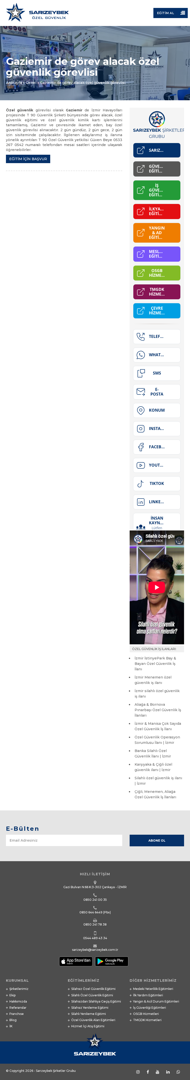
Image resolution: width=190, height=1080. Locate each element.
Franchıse (16, 1014)
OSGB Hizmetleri (146, 1014)
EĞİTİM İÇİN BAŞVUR (28, 159)
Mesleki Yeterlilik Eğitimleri (153, 989)
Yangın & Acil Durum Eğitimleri (156, 1001)
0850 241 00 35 (95, 900)
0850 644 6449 (90, 912)
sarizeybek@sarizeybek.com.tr (95, 950)
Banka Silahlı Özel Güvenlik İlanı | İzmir (153, 753)
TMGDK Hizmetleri (147, 1020)
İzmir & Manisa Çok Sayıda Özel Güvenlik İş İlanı (158, 726)
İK (10, 1026)
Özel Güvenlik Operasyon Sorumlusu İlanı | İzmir (157, 740)
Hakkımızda (18, 1001)
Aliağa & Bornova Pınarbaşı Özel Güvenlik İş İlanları (158, 710)
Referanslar (17, 1007)
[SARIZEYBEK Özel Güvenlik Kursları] (95, 14)
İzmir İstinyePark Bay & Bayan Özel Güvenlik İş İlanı (155, 663)
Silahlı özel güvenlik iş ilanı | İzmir (158, 781)
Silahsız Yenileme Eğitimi (89, 1007)
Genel (31, 82)
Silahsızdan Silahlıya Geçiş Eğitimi (96, 1001)
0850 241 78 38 (95, 924)
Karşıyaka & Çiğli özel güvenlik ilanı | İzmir (153, 767)
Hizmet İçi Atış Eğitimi (87, 1026)
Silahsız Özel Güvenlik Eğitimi (93, 989)
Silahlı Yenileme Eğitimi (88, 1014)
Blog (13, 1020)
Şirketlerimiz (18, 989)
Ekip (12, 995)
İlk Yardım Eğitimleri (148, 995)
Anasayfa (14, 82)
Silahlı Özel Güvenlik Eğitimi (92, 995)
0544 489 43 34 (95, 938)
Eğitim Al (165, 13)
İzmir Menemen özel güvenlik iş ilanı (153, 680)
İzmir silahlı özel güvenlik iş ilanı (157, 694)
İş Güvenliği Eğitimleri (149, 1007)
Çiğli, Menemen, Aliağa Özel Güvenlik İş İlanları (155, 794)
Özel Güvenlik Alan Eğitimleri (93, 1020)
